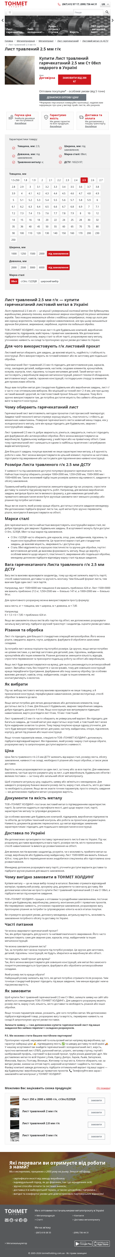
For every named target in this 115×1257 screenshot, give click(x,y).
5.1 (22, 200)
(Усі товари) (103, 1088)
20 (47, 220)
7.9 (72, 213)
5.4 (47, 200)
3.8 (97, 186)
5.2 (30, 200)
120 (39, 233)
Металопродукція (46, 1215)
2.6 (92, 180)
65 (72, 226)
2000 (41, 253)
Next (112, 20)
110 (30, 233)
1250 (23, 253)
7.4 (30, 213)
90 (13, 233)
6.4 (38, 206)
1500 (32, 253)
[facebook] (21, 1220)
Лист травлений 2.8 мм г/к (41, 1123)
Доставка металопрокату (87, 1219)
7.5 (38, 213)
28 (80, 220)
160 (72, 233)
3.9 (13, 193)
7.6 (47, 213)
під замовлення (58, 253)
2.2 (59, 180)
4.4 (55, 193)
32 (97, 220)
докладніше (20, 123)
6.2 (22, 206)
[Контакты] (59, 4)
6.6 (55, 206)
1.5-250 (15, 180)
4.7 (80, 193)
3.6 (80, 186)
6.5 (47, 206)
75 (89, 226)
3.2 (47, 186)
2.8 (13, 186)
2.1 (50, 180)
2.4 (75, 180)
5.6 (63, 200)
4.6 (72, 193)
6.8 (72, 206)
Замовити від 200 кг (74, 79)
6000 (41, 267)
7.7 (55, 213)
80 (97, 226)
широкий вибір (50, 281)
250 (13, 239)
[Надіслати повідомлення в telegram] (16, 1220)
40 (30, 226)
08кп (14, 281)
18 (38, 220)
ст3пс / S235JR (29, 281)
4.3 (47, 193)
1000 (14, 253)
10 (89, 213)
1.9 (33, 180)
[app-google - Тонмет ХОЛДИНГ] (83, 1244)
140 (55, 233)
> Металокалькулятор (16, 1243)
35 (13, 226)
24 (63, 220)
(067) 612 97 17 (70, 4)
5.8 (80, 200)
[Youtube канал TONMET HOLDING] (11, 1220)
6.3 (30, 206)
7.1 (97, 206)
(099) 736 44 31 (88, 4)
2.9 (22, 186)
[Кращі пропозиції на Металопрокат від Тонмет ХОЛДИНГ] (16, 4)
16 (30, 220)
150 (64, 233)
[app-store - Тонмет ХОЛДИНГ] (101, 1244)
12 (97, 213)
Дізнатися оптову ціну (63, 97)
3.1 (38, 186)
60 (63, 226)
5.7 (72, 200)
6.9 (80, 206)
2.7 (101, 180)
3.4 (63, 186)
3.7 (89, 186)
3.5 (72, 186)
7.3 (22, 213)
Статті (40, 1219)
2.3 (67, 180)
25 (72, 220)
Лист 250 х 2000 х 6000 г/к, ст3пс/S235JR (49, 1099)
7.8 (63, 213)
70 (80, 226)
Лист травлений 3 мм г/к (40, 1135)
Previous (2, 20)
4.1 (30, 193)
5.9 (89, 200)
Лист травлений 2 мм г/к (40, 1111)
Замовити (96, 1100)
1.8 (25, 180)
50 (47, 226)
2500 (23, 267)
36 (22, 226)
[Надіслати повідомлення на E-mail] (7, 1220)
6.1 (13, 206)
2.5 (84, 180)
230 (97, 233)
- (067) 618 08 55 (43, 1232)
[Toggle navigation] (10, 12)
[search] (107, 12)
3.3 (55, 186)
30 (89, 220)
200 (89, 233)
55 (55, 226)
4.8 (89, 193)
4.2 (38, 193)
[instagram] (25, 1220)
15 (22, 220)
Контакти (79, 1215)
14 (13, 220)
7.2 (13, 213)
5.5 (55, 200)
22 (55, 220)
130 (47, 233)
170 (80, 233)
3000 (32, 267)
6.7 (63, 206)
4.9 (97, 193)
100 (22, 233)
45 (38, 226)
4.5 (63, 193)
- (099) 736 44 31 (80, 1232)
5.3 (38, 200)
